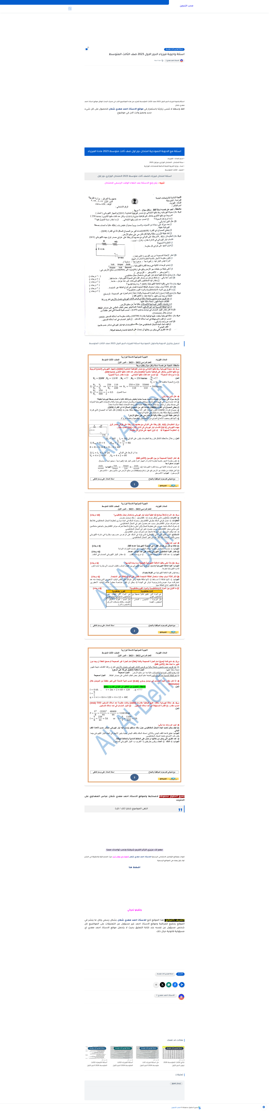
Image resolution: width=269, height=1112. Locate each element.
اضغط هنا (134, 867)
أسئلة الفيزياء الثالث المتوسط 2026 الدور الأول (123, 1064)
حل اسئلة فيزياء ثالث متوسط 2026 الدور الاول (149, 1064)
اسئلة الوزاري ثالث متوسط (174, 49)
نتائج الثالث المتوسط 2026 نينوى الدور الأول (174, 1064)
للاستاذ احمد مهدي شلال (140, 857)
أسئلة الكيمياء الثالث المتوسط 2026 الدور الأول (97, 1064)
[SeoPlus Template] (199, 1107)
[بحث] (69, 8)
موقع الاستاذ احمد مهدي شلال (126, 109)
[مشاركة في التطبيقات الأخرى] (156, 984)
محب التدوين (186, 6)
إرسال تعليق (176, 1083)
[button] (175, 984)
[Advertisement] (134, 31)
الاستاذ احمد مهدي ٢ (172, 60)
